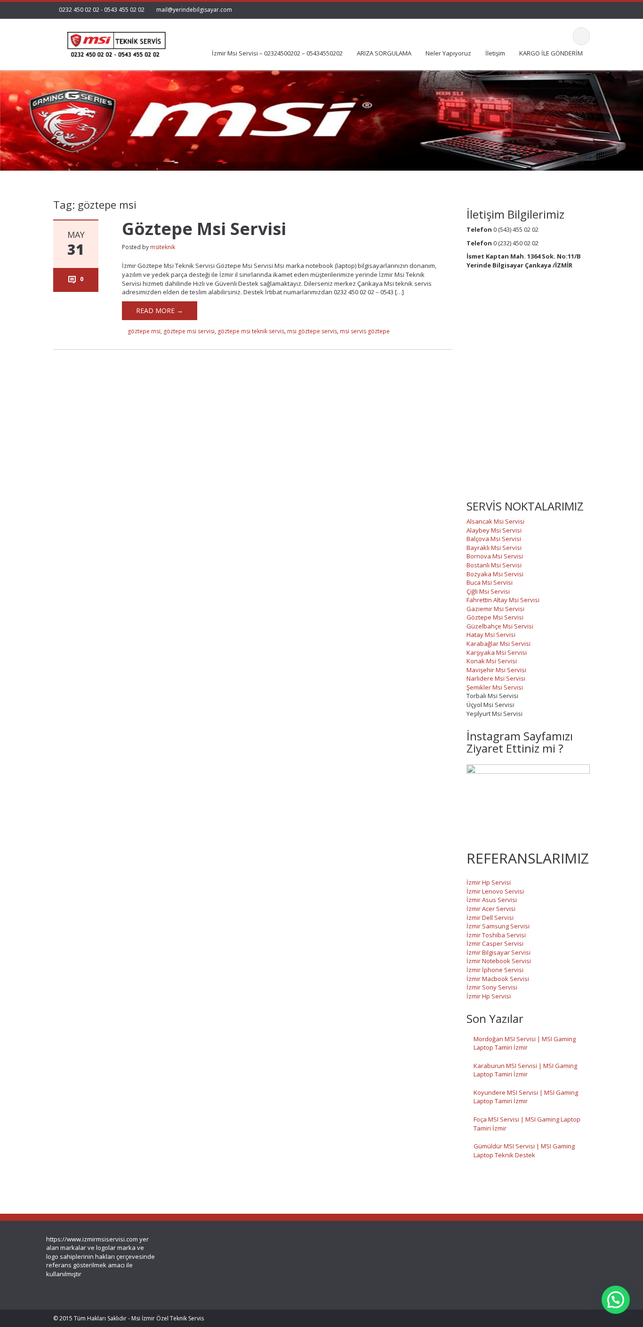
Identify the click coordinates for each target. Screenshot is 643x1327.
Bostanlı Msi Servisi (494, 565)
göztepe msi (144, 331)
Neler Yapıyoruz (448, 53)
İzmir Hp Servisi (488, 882)
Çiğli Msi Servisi (488, 591)
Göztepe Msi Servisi (204, 228)
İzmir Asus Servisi (491, 899)
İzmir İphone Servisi (494, 970)
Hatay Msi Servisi (490, 634)
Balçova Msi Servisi (493, 538)
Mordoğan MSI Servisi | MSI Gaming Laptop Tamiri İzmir (525, 1043)
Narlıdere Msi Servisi (495, 678)
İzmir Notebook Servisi (498, 961)
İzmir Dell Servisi (490, 917)
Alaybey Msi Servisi (494, 530)
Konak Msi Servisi (491, 661)
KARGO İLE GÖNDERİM (551, 53)
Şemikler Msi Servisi (494, 687)
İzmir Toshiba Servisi (496, 935)
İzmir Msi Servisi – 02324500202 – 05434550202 (277, 53)
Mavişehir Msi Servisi (496, 670)
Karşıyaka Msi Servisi (496, 652)
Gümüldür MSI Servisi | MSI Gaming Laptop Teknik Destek (524, 1150)
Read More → (159, 310)
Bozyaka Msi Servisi (494, 574)
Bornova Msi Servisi (494, 556)
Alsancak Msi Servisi (495, 521)
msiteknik (162, 247)
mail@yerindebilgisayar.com (194, 10)
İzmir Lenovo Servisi (495, 891)
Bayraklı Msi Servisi (494, 547)
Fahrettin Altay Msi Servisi (502, 600)
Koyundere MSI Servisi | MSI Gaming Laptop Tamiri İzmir (526, 1097)
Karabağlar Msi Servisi (498, 643)
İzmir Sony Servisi (491, 987)
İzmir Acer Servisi (490, 908)
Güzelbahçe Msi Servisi (499, 626)
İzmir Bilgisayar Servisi (498, 952)
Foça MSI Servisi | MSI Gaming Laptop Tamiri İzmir (527, 1123)
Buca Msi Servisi (489, 582)
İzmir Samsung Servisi (498, 926)
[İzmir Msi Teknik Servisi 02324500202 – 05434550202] (114, 41)
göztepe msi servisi (189, 331)
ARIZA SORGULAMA (384, 53)
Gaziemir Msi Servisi (495, 609)
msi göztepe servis (312, 331)
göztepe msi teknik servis (250, 331)
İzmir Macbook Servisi (497, 978)
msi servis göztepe (365, 331)
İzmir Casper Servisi (494, 943)
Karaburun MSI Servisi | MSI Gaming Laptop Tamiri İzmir (525, 1070)
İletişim (495, 53)
